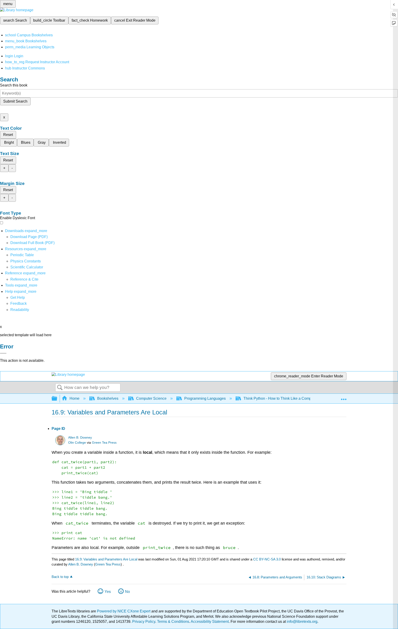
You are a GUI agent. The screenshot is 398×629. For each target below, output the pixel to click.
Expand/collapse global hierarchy (57, 399)
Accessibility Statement (210, 621)
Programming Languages (205, 398)
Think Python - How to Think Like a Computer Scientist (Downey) (296, 398)
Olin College (77, 442)
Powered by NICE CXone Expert (124, 611)
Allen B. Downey (80, 437)
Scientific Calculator (26, 267)
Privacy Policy (143, 621)
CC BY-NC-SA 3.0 (267, 559)
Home (74, 398)
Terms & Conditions (173, 621)
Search (59, 388)
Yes (108, 592)
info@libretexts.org (301, 621)
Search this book (13, 85)
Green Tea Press (104, 442)
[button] (18, 303)
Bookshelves (107, 398)
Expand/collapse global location (343, 397)
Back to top (60, 577)
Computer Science (151, 398)
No (127, 592)
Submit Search (15, 101)
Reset (8, 135)
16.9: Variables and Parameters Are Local (106, 559)
